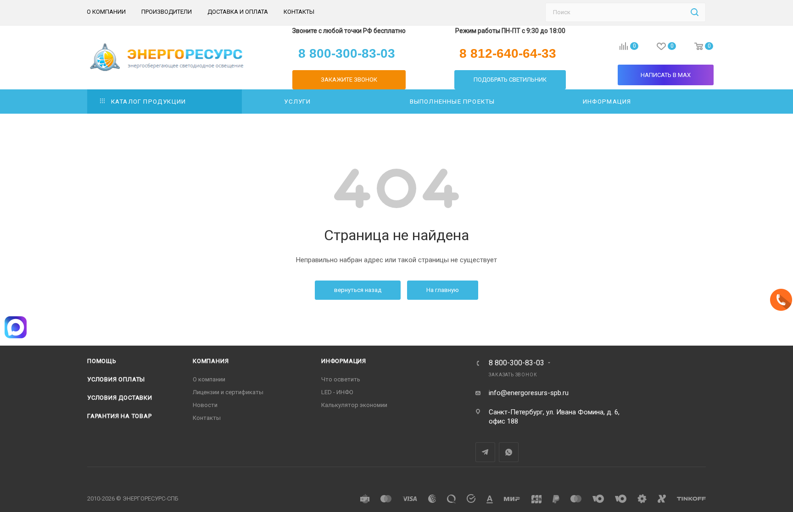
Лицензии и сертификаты (228, 392)
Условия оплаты (116, 379)
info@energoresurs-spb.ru (529, 393)
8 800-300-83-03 (516, 363)
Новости (205, 405)
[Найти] (694, 12)
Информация (343, 361)
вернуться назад (357, 289)
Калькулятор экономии (354, 405)
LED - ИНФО (337, 392)
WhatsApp (509, 452)
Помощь (102, 361)
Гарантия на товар (119, 416)
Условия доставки (119, 397)
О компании (209, 379)
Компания (211, 361)
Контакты (207, 417)
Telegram (485, 452)
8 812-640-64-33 (507, 53)
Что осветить (340, 379)
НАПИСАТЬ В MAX (666, 75)
